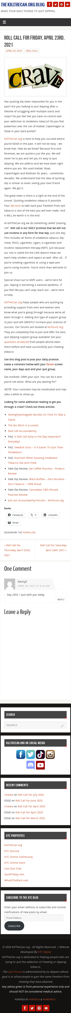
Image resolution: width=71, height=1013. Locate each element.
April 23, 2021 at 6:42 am (34, 585)
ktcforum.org (55, 327)
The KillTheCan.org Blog (23, 5)
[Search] (62, 726)
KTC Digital (44, 952)
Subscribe (14, 926)
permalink (29, 532)
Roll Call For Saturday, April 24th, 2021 (53, 547)
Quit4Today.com (14, 874)
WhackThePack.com (16, 880)
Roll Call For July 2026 (31, 794)
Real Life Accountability (22, 431)
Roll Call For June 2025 (29, 800)
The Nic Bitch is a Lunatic (23, 425)
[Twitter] (55, 4)
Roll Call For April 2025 (31, 806)
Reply (61, 599)
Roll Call (32, 50)
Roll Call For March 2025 (30, 818)
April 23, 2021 (14, 50)
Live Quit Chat (12, 868)
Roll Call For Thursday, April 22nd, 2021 (17, 550)
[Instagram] (61, 4)
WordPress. (49, 999)
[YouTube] (67, 4)
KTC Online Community (18, 857)
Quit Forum (15, 971)
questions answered (16, 342)
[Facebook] (49, 4)
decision (16, 205)
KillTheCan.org (13, 138)
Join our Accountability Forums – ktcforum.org (36, 500)
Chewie (8, 794)
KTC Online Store (14, 862)
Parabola (34, 999)
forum (50, 364)
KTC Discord (11, 851)
